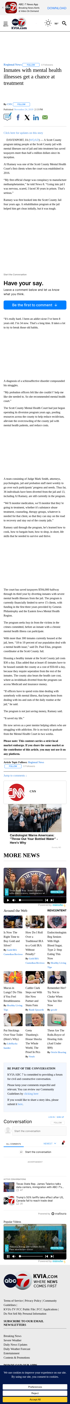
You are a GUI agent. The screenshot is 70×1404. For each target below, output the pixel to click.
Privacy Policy (33, 1300)
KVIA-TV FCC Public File (19, 1309)
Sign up (60, 1117)
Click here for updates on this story (23, 132)
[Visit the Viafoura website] (58, 1213)
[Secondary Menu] (8, 23)
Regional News (36, 762)
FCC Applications (47, 1309)
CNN (9, 104)
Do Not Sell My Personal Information (25, 1313)
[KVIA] (23, 23)
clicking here (31, 1093)
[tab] (14, 1144)
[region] (35, 1166)
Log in (51, 1117)
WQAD (34, 139)
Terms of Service (13, 1300)
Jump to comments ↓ (15, 775)
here (20, 1104)
